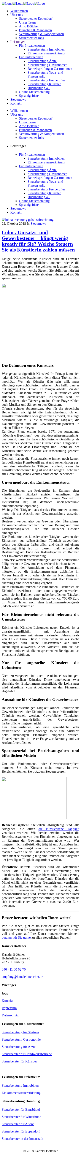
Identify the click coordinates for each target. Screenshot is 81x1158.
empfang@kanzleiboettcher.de (22, 976)
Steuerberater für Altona (18, 1124)
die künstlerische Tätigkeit (58, 829)
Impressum (9, 1008)
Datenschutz (10, 1015)
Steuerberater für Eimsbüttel (21, 1109)
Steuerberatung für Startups (20, 1032)
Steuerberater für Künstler (19, 1061)
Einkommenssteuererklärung (21, 1093)
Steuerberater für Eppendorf (21, 1131)
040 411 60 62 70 (14, 969)
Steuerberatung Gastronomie (21, 1039)
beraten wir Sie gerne (16, 937)
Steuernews (38, 223)
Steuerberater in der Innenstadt (22, 1138)
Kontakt (7, 1000)
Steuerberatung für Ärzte (18, 1047)
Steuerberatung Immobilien (20, 1085)
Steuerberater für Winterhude (21, 1117)
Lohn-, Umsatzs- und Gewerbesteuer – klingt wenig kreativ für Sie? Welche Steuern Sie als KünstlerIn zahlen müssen (38, 241)
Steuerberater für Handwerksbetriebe (27, 1054)
